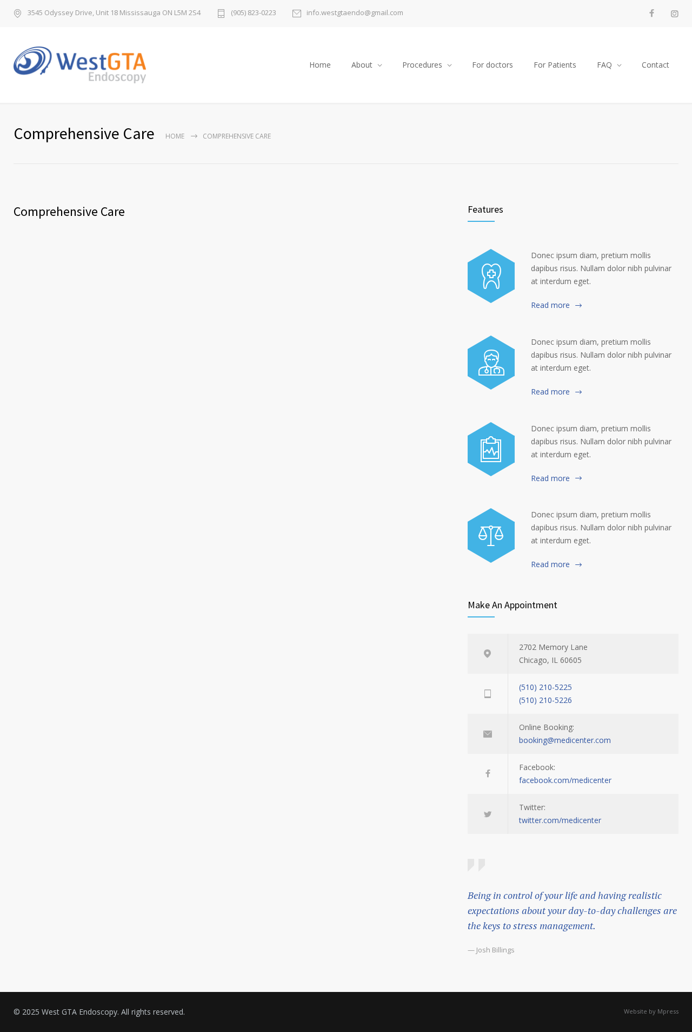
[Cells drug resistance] (491, 362)
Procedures (422, 65)
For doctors (492, 65)
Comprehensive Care (69, 211)
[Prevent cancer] (491, 535)
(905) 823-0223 (253, 13)
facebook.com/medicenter (565, 780)
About (361, 65)
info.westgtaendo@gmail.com (355, 13)
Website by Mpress (651, 1011)
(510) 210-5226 (545, 700)
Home (320, 65)
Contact (655, 65)
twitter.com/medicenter (560, 820)
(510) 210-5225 (545, 687)
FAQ (604, 65)
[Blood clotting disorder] (491, 276)
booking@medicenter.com (565, 740)
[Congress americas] (491, 449)
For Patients (555, 65)
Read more (550, 305)
